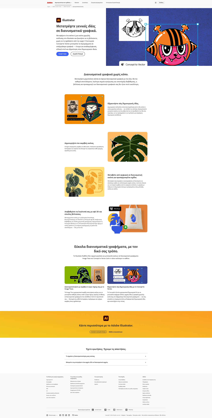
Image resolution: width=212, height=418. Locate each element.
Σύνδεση (161, 2)
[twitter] (66, 415)
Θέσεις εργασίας (146, 384)
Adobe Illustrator (67, 6)
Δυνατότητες (85, 2)
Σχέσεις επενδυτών (146, 393)
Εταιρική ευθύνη (146, 390)
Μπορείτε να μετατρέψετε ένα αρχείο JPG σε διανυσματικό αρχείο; (87, 362)
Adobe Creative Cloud (56, 6)
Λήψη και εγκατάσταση (123, 382)
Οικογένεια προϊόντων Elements (52, 393)
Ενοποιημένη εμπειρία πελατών (76, 385)
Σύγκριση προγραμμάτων (97, 2)
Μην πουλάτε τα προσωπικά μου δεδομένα (150, 415)
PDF (47, 388)
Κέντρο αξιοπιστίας (146, 397)
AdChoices (163, 415)
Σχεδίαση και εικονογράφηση (52, 384)
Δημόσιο (96, 384)
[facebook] (60, 415)
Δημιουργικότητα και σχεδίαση (62, 2)
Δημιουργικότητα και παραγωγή (76, 388)
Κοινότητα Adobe (122, 384)
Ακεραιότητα (145, 399)
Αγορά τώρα (62, 54)
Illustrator (77, 2)
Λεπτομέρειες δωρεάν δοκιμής (113, 2)
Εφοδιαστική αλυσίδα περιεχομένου (77, 383)
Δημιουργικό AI (49, 379)
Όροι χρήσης (129, 415)
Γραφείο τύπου (145, 388)
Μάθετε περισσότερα (115, 332)
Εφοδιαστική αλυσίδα (147, 395)
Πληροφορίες (145, 382)
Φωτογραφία (48, 382)
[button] (155, 2)
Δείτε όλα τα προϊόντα (50, 397)
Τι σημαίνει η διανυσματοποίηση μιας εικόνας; (80, 356)
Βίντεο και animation (50, 386)
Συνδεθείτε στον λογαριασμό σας (149, 379)
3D (47, 390)
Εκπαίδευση (96, 379)
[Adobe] (49, 2)
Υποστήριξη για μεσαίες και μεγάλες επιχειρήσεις (128, 388)
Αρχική (48, 6)
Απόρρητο (123, 415)
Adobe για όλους (146, 402)
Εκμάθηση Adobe (122, 386)
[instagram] (63, 415)
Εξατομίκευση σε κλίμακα (75, 381)
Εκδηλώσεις (145, 386)
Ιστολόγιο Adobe (146, 404)
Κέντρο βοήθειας (122, 379)
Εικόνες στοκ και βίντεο (51, 395)
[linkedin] (69, 415)
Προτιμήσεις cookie (137, 415)
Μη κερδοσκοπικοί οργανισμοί (100, 382)
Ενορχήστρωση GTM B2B (75, 390)
